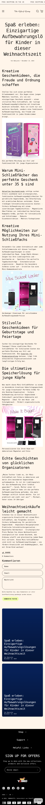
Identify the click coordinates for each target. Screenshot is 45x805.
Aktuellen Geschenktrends (13, 191)
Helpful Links (21, 747)
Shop (20, 732)
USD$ (3, 794)
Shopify (31, 798)
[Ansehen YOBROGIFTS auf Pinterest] (18, 788)
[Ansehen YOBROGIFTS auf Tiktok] (8, 788)
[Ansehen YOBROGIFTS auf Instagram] (3, 788)
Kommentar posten (10, 599)
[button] (37, 11)
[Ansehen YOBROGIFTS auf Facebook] (13, 788)
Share (7, 553)
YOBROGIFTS (11, 798)
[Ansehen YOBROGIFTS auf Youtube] (22, 788)
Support (21, 740)
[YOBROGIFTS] (22, 11)
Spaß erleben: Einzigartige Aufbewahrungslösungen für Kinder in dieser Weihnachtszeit (20, 647)
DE (10, 794)
